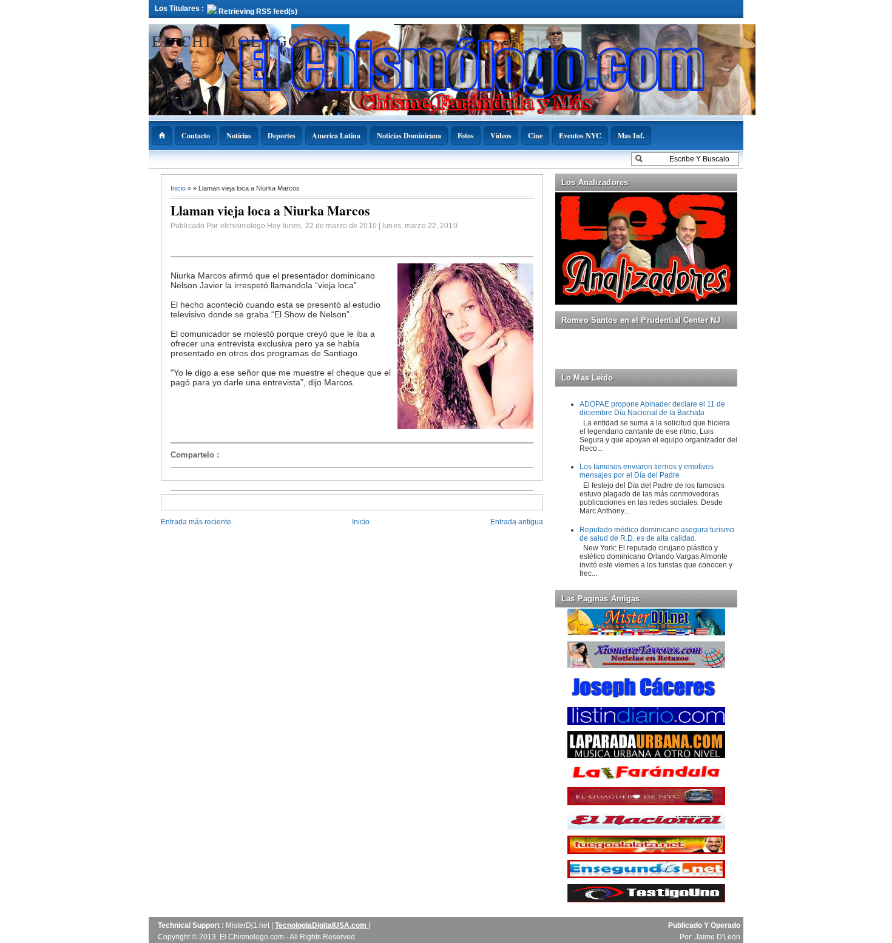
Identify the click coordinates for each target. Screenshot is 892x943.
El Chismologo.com (250, 40)
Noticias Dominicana (409, 135)
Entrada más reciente (196, 522)
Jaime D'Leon (717, 937)
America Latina (336, 135)
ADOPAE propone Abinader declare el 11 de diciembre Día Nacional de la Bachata (652, 408)
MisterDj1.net (248, 925)
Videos (501, 135)
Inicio (179, 188)
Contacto (195, 135)
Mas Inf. (631, 135)
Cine (535, 135)
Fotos (466, 135)
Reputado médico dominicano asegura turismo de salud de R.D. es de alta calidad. (656, 534)
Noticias (238, 135)
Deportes (282, 135)
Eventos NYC (580, 135)
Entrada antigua (516, 522)
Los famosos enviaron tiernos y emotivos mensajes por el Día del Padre (646, 470)
